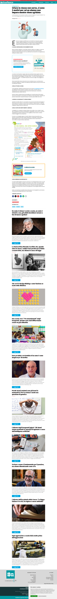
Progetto (51, 574)
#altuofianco (6, 2)
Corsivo (34, 576)
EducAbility (34, 577)
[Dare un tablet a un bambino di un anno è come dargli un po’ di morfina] (28, 377)
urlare (22, 206)
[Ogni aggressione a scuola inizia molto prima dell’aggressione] (28, 557)
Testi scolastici (33, 579)
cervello (18, 206)
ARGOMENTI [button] (33, 2)
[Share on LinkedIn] (21, 196)
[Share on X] (16, 196)
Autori (52, 576)
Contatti (51, 579)
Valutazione (34, 581)
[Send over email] (23, 196)
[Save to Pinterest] (18, 196)
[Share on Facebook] (13, 196)
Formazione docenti (49, 577)
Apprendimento (15, 202)
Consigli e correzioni (49, 578)
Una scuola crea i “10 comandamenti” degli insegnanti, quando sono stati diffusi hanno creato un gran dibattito (26, 320)
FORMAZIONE (41, 2)
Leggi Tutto (16, 243)
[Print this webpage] (26, 196)
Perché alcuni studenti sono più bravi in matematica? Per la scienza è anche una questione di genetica (25, 392)
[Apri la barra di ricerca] (55, 2)
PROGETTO (47, 2)
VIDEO (52, 2)
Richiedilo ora (28, 173)
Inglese (34, 578)
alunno (13, 206)
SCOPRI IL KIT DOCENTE (18, 66)
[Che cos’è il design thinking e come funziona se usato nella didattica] (28, 305)
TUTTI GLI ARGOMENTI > (32, 582)
